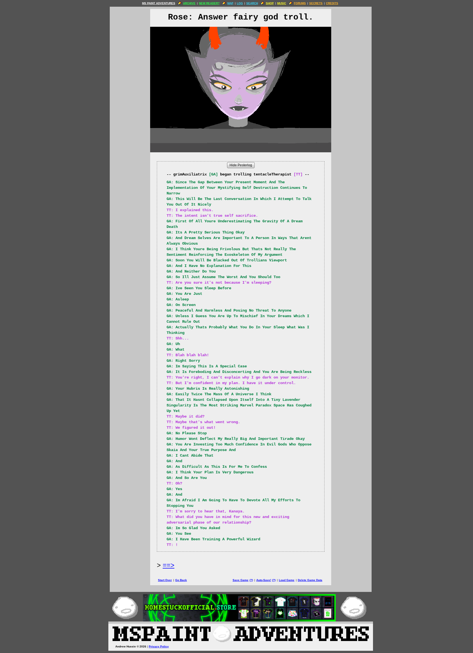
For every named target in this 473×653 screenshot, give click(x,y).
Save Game (240, 580)
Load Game (286, 580)
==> (168, 565)
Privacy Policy (159, 646)
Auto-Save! (263, 580)
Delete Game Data (310, 580)
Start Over (165, 580)
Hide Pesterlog (241, 165)
